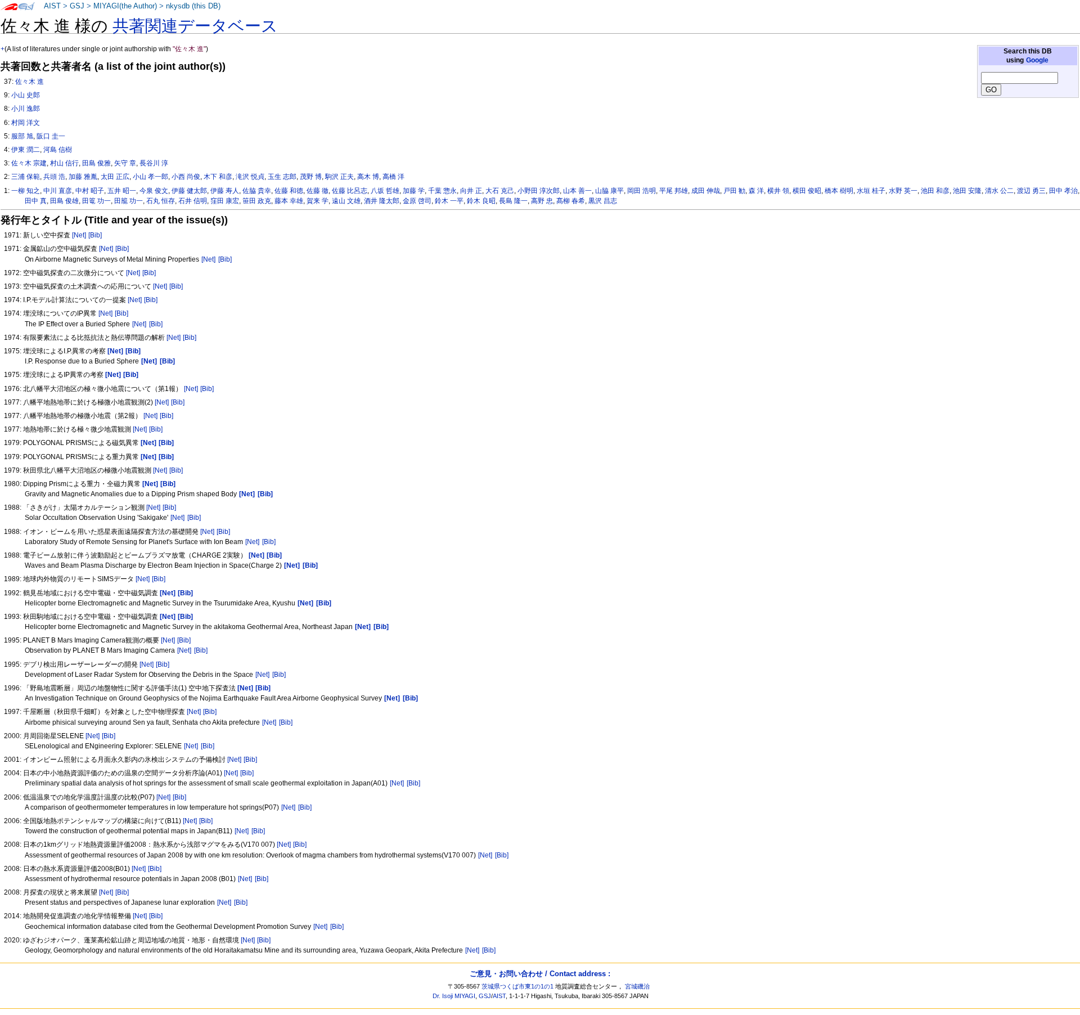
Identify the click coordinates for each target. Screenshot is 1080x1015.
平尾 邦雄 (673, 191)
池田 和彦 (935, 191)
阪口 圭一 (51, 136)
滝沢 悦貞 (250, 177)
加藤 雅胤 (83, 177)
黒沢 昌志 (602, 201)
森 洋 (756, 191)
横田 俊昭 (807, 191)
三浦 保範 (25, 177)
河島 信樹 (57, 150)
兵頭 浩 (54, 177)
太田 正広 (115, 177)
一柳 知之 (25, 191)
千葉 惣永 (442, 191)
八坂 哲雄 (385, 191)
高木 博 (368, 177)
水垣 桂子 (871, 191)
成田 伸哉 (705, 191)
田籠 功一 (128, 201)
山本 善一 (577, 191)
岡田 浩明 (641, 191)
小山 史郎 (25, 95)
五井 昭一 (121, 191)
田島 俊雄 (64, 201)
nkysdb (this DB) (193, 6)
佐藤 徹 (317, 191)
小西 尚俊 (186, 177)
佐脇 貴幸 (256, 191)
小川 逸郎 (25, 109)
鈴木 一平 (449, 201)
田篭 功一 (96, 201)
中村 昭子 (89, 191)
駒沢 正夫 (339, 177)
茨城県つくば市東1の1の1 (518, 986)
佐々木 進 (29, 82)
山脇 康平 (609, 191)
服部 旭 (22, 136)
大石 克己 (499, 191)
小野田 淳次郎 (539, 191)
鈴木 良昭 (481, 201)
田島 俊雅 (96, 163)
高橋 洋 (393, 177)
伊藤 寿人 (224, 191)
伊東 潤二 (25, 150)
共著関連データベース (195, 26)
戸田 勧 (734, 191)
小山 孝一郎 (150, 177)
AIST (52, 6)
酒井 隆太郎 (381, 201)
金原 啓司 (417, 201)
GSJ (77, 6)
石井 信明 (192, 201)
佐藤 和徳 (288, 191)
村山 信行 (64, 163)
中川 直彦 (57, 191)
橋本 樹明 (839, 191)
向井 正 (471, 191)
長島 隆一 (513, 201)
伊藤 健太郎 (189, 191)
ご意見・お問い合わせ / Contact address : (540, 973)
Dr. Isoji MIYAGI (454, 995)
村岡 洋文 (25, 123)
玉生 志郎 (282, 177)
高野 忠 (542, 201)
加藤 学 (414, 191)
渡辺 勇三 (1031, 191)
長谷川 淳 (154, 163)
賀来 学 (317, 201)
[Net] (79, 235)
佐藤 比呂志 (349, 191)
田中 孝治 (1063, 191)
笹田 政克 (256, 201)
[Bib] (95, 235)
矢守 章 (125, 163)
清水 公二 (999, 191)
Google (1037, 60)
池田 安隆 (967, 191)
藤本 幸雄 (288, 201)
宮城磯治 (637, 986)
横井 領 (778, 191)
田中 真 (36, 201)
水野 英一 (903, 191)
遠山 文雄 (346, 201)
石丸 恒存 (160, 201)
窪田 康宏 (224, 201)
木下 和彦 (218, 177)
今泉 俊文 (154, 191)
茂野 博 (311, 177)
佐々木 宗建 (29, 163)
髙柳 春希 (570, 201)
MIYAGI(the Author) (125, 6)
